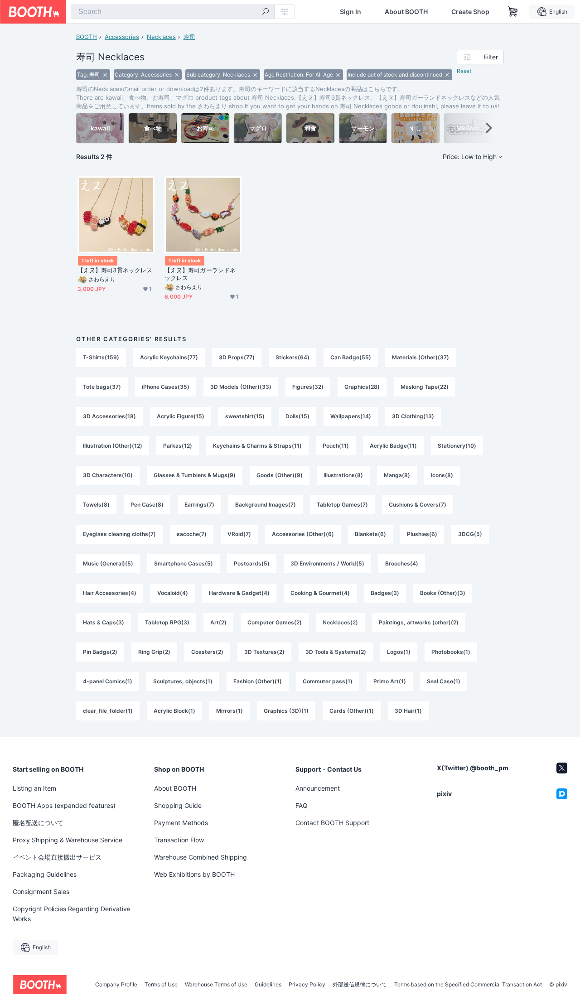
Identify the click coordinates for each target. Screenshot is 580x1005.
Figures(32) (308, 386)
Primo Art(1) (389, 681)
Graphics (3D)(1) (286, 710)
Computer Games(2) (274, 622)
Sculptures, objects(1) (183, 681)
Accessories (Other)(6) (303, 534)
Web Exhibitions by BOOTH (194, 874)
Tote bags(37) (102, 386)
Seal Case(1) (443, 681)
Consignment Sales (41, 891)
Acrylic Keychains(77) (169, 357)
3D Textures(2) (264, 651)
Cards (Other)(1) (351, 710)
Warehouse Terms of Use (216, 984)
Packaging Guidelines (45, 874)
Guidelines (268, 984)
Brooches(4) (401, 563)
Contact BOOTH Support (332, 822)
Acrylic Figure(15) (180, 416)
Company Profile (116, 984)
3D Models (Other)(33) (240, 386)
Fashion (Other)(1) (257, 681)
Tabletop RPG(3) (167, 622)
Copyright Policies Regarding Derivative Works (71, 914)
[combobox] (173, 12)
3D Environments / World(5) (327, 563)
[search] (265, 12)
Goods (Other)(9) (279, 475)
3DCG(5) (470, 534)
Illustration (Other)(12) (112, 445)
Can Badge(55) (350, 357)
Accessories (122, 36)
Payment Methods (181, 822)
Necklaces (161, 36)
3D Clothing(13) (413, 416)
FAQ (301, 805)
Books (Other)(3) (442, 592)
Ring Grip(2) (154, 651)
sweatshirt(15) (245, 416)
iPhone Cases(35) (165, 386)
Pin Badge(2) (100, 651)
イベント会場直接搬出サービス (57, 857)
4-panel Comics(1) (107, 681)
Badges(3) (385, 592)
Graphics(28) (362, 386)
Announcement (317, 788)
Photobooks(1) (450, 651)
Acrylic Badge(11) (393, 445)
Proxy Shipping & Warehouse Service (67, 840)
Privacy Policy (307, 984)
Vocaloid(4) (172, 592)
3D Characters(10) (108, 475)
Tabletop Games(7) (342, 504)
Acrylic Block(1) (174, 710)
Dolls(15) (297, 416)
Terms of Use (161, 984)
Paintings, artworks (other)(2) (419, 622)
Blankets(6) (370, 534)
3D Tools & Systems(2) (335, 651)
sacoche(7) (192, 534)
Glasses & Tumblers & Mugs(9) (195, 475)
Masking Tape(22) (425, 386)
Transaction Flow (179, 840)
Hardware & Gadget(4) (239, 592)
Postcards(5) (252, 563)
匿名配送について (38, 822)
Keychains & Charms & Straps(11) (257, 445)
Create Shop (470, 12)
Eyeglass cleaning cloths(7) (119, 534)
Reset (464, 71)
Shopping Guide (178, 805)
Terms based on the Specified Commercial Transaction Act (468, 984)
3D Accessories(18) (109, 416)
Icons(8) (442, 475)
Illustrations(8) (343, 475)
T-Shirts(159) (101, 357)
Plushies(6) (422, 534)
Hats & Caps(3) (103, 622)
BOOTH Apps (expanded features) (64, 805)
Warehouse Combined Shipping (200, 857)
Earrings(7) (199, 504)
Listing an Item (34, 788)
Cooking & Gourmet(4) (320, 592)
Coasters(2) (207, 651)
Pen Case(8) (147, 504)
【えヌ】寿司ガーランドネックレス (200, 273)
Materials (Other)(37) (420, 357)
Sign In (350, 12)
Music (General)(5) (108, 563)
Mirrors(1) (229, 710)
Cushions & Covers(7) (417, 504)
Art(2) (218, 622)
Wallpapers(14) (350, 416)
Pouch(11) (336, 445)
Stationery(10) (457, 445)
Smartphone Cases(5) (183, 563)
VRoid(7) (239, 534)
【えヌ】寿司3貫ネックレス (114, 270)
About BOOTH (406, 12)
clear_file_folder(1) (108, 710)
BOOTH (86, 36)
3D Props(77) (237, 357)
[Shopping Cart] (513, 12)
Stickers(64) (292, 357)
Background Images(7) (265, 504)
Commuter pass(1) (328, 681)
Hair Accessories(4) (109, 592)
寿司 (189, 36)
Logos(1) (399, 651)
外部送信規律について (360, 984)
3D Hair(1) (408, 710)
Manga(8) (397, 475)
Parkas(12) (177, 445)
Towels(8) (96, 504)
